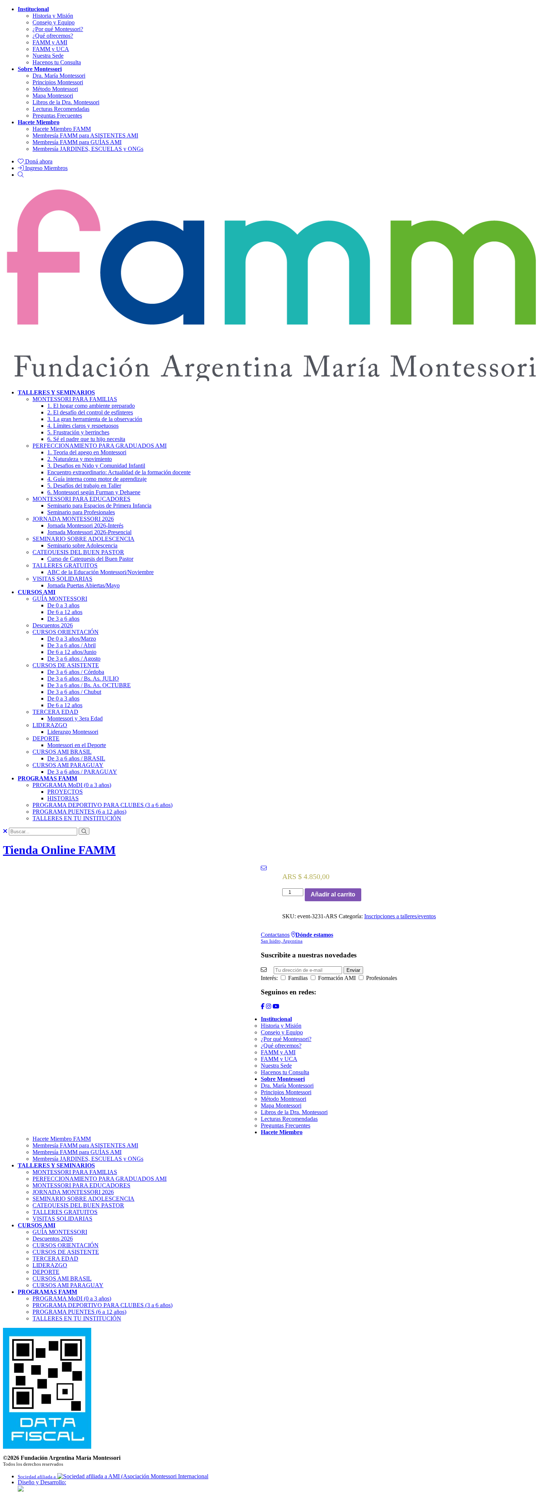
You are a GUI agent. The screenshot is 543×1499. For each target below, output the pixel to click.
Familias (297, 978)
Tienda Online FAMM (59, 850)
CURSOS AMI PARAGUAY (68, 765)
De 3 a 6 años (63, 618)
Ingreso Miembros (46, 168)
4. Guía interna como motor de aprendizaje (97, 479)
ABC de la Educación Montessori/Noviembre (100, 572)
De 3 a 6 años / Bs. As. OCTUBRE (89, 685)
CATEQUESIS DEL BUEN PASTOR (78, 552)
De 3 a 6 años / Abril (71, 645)
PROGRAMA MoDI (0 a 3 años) (72, 785)
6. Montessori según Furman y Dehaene (93, 492)
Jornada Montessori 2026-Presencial (89, 532)
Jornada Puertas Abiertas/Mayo (83, 585)
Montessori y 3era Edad (75, 718)
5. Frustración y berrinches (78, 432)
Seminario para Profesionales (81, 512)
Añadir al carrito (333, 894)
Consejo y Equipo (54, 22)
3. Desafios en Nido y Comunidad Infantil (96, 465)
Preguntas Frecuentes (57, 115)
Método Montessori (55, 89)
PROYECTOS (65, 791)
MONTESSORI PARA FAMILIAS (75, 399)
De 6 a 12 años (64, 612)
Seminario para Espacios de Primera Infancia (99, 505)
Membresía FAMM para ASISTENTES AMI (85, 135)
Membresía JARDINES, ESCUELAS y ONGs (88, 149)
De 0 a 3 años (63, 605)
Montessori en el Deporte (76, 745)
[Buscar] (21, 175)
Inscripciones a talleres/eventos (400, 916)
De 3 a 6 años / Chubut (74, 692)
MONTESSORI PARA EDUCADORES (81, 499)
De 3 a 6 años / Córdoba (75, 672)
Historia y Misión (53, 16)
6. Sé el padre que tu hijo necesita (86, 439)
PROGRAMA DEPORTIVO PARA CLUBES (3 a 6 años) (103, 805)
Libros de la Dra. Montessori (66, 102)
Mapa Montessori (53, 95)
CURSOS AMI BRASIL (62, 752)
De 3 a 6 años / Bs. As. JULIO (83, 678)
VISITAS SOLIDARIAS (62, 579)
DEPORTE (46, 738)
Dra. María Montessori (59, 75)
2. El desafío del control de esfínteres (90, 412)
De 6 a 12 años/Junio (71, 652)
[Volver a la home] (271, 377)
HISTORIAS (63, 798)
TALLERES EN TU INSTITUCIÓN (77, 818)
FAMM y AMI (50, 42)
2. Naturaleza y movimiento (79, 459)
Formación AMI (336, 978)
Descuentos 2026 (53, 625)
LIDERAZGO (50, 725)
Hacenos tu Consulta (57, 62)
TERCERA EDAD (55, 712)
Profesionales (381, 978)
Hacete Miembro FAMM (62, 129)
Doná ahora (38, 161)
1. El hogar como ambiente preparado (91, 406)
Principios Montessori (58, 82)
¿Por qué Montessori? (58, 29)
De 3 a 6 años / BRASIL (76, 758)
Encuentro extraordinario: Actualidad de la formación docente (119, 472)
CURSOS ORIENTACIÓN (66, 632)
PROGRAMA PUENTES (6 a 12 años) (79, 811)
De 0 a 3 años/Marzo (71, 638)
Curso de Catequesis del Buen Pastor (90, 559)
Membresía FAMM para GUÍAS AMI (77, 142)
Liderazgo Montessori (72, 732)
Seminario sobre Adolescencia (82, 545)
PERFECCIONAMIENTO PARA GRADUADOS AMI (100, 445)
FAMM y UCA (51, 49)
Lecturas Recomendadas (61, 109)
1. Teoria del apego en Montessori (86, 452)
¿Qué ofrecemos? (53, 36)
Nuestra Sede (48, 55)
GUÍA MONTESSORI (60, 599)
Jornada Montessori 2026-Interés (85, 525)
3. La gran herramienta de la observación (94, 419)
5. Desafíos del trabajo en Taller (84, 485)
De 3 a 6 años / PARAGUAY (82, 772)
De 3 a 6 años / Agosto (73, 658)
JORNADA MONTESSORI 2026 (73, 519)
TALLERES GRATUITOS (65, 565)
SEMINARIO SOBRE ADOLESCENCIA (83, 539)
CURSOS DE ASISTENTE (66, 665)
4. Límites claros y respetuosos (83, 426)
